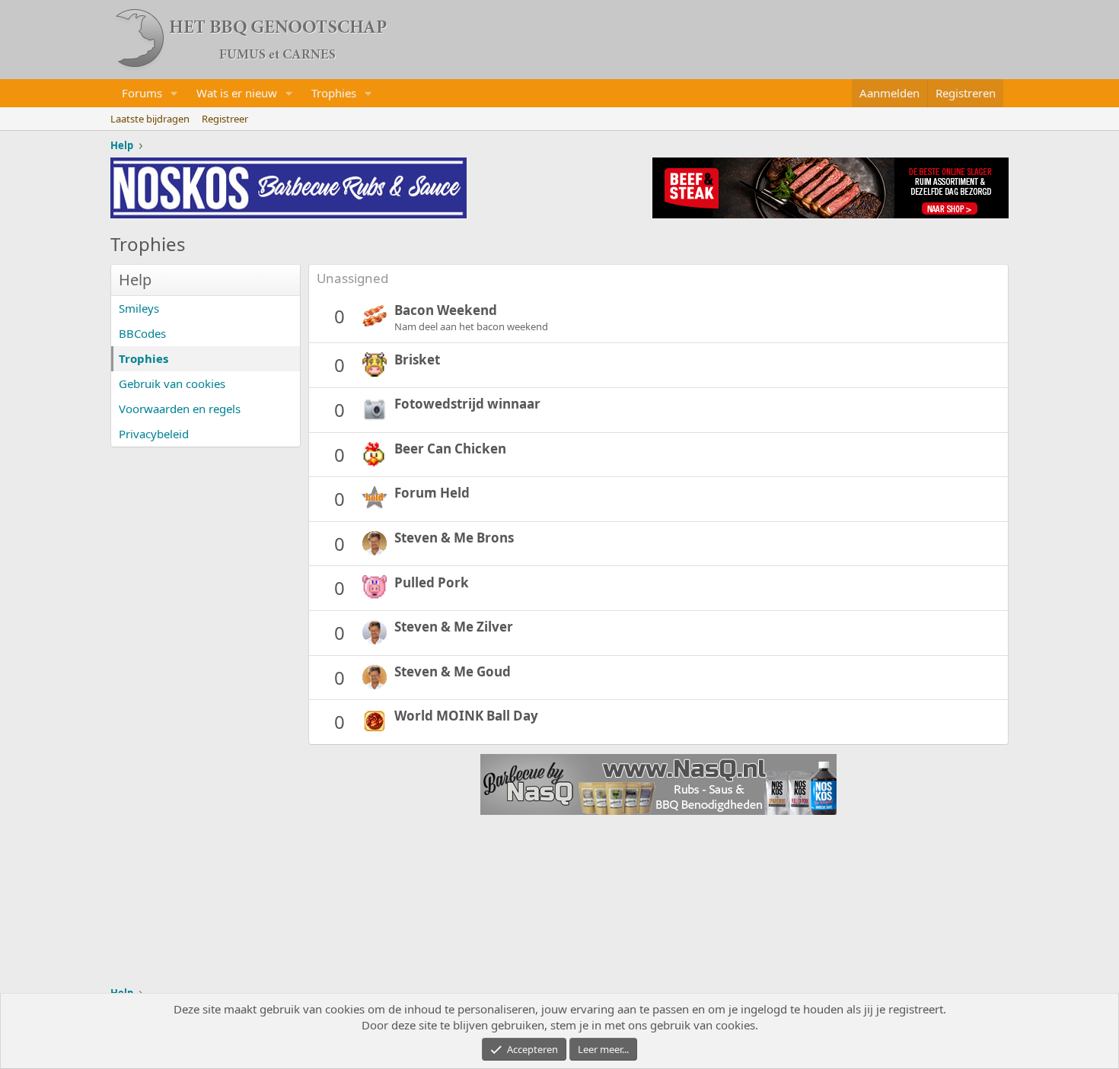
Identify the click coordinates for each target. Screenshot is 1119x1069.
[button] (174, 93)
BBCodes (142, 333)
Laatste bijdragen (150, 119)
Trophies (333, 92)
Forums (142, 92)
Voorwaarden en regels (180, 408)
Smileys (139, 308)
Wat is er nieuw (236, 92)
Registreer (225, 119)
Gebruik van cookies (172, 383)
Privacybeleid (154, 433)
